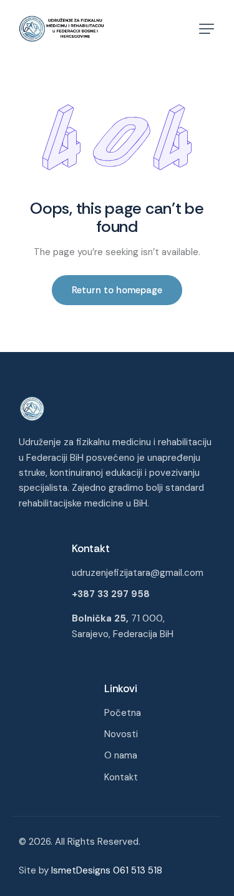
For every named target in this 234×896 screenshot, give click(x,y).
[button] (206, 29)
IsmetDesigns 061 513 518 (106, 870)
